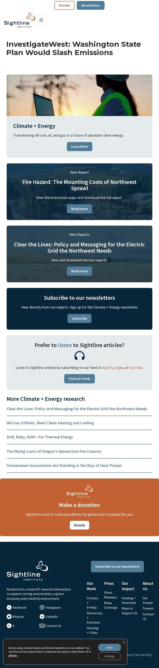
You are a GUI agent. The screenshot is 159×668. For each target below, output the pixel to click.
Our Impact (128, 586)
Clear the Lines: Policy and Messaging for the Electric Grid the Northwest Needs (77, 408)
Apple (119, 367)
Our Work (91, 586)
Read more (79, 209)
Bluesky (18, 616)
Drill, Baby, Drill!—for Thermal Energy (40, 436)
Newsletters (90, 5)
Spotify (107, 367)
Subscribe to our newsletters (117, 566)
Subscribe (79, 318)
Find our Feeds (79, 378)
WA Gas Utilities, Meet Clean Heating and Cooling (50, 422)
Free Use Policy (143, 655)
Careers (148, 608)
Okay (109, 647)
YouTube (136, 367)
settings (12, 655)
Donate (64, 5)
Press (109, 583)
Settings (109, 656)
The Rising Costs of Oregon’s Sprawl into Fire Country (54, 451)
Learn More (79, 146)
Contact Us (53, 626)
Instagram (53, 607)
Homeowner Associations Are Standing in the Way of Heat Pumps (64, 465)
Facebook (19, 607)
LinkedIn (52, 616)
